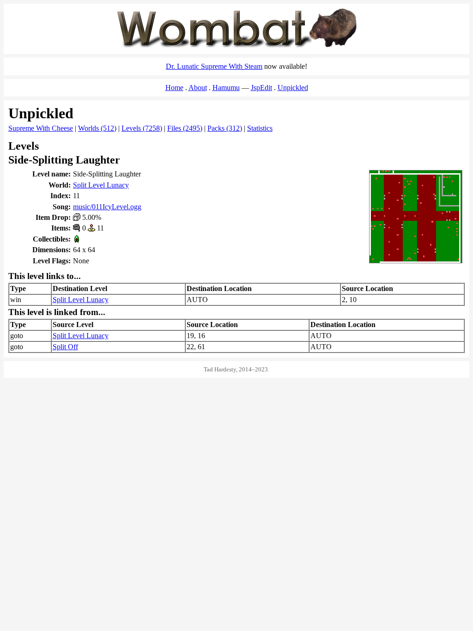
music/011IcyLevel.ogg (107, 207)
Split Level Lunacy (101, 185)
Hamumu (226, 87)
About (197, 87)
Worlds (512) (97, 128)
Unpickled (293, 87)
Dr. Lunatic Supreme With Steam (214, 66)
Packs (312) (224, 128)
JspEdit (261, 87)
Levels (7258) (141, 128)
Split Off (65, 347)
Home (174, 87)
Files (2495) (184, 128)
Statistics (260, 128)
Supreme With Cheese (40, 128)
